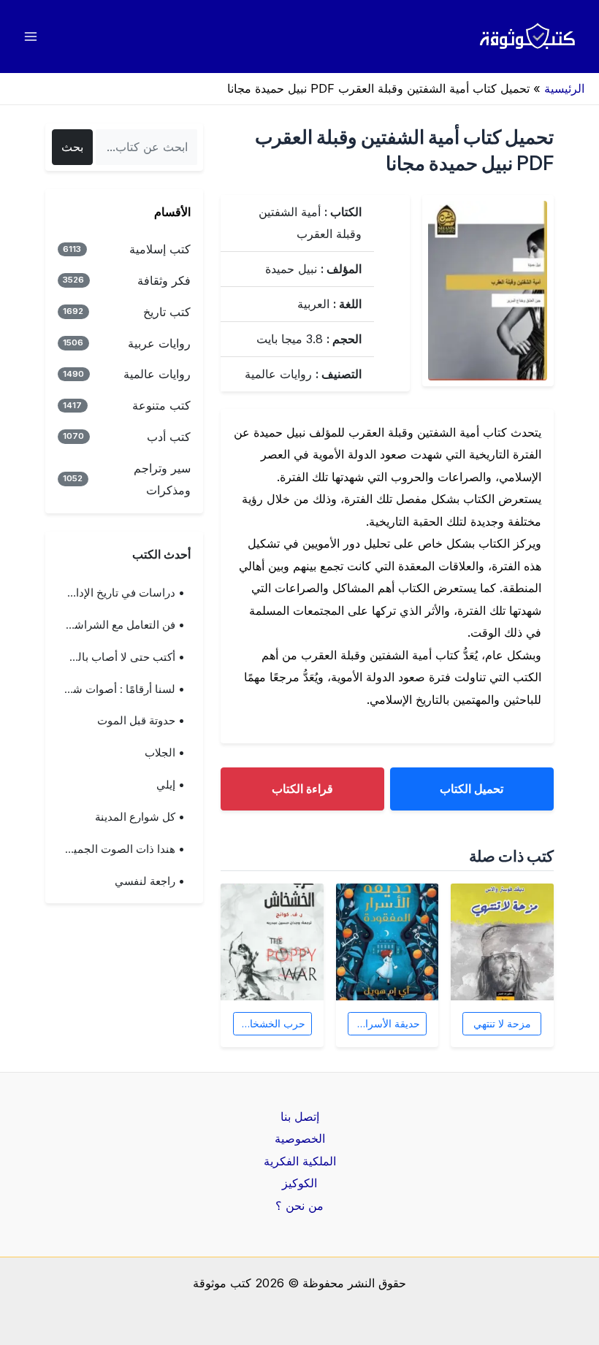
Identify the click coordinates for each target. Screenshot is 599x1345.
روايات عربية (127, 343)
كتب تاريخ (127, 311)
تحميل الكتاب (471, 788)
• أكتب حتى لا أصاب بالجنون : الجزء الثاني (119, 657)
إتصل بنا (300, 1116)
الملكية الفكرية (300, 1161)
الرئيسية (564, 88)
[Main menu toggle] (31, 36)
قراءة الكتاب (302, 788)
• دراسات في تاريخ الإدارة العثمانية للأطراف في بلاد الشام (119, 592)
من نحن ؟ (299, 1205)
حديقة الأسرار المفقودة (384, 1023)
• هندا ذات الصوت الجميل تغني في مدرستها (119, 849)
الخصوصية (300, 1138)
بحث (72, 146)
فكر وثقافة (127, 280)
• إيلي (170, 785)
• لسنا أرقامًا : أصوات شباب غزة (119, 689)
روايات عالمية (127, 374)
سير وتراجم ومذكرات (127, 479)
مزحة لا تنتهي (502, 1023)
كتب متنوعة (127, 405)
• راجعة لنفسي (150, 881)
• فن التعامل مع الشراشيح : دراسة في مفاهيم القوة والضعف (119, 625)
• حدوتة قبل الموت (141, 720)
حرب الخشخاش (271, 1023)
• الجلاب (165, 752)
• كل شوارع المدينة (140, 817)
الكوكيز (299, 1183)
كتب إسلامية (127, 249)
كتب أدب (127, 436)
